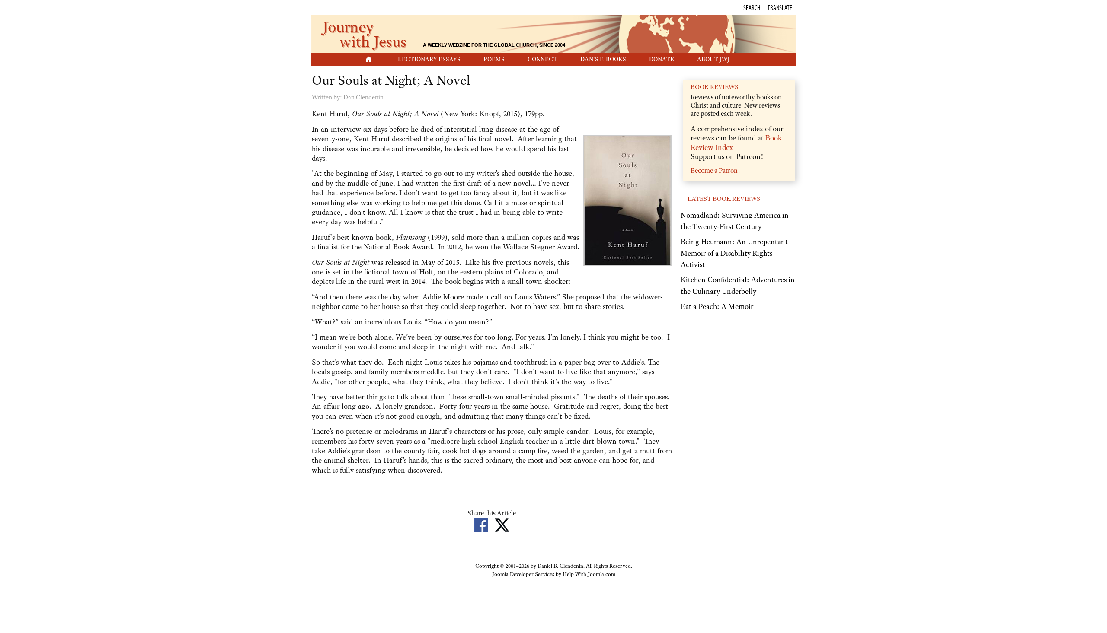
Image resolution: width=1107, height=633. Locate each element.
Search (751, 7)
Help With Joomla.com (589, 574)
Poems (494, 59)
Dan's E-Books (603, 59)
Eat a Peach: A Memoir (717, 306)
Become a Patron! (715, 170)
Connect (542, 59)
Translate (780, 7)
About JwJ (713, 59)
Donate (661, 59)
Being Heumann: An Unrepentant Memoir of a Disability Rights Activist (734, 253)
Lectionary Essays (429, 59)
